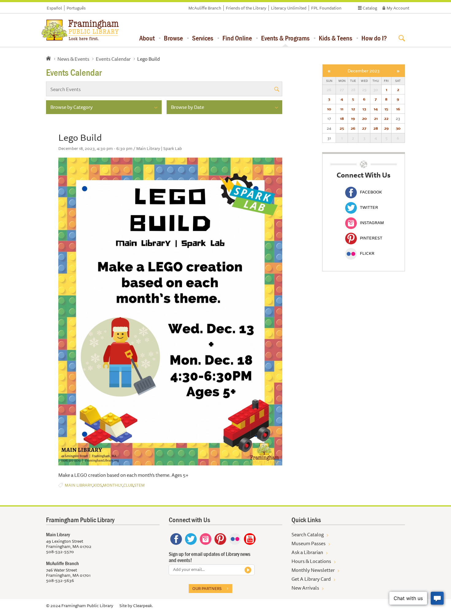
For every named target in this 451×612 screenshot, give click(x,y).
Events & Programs (285, 38)
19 (353, 118)
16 (398, 109)
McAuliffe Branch (204, 8)
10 (329, 109)
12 (353, 109)
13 (364, 109)
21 (376, 118)
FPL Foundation (326, 8)
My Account (398, 8)
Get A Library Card (311, 579)
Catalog (370, 8)
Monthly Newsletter (313, 570)
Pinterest (371, 238)
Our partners (207, 588)
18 (342, 118)
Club (128, 485)
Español (54, 8)
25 (342, 128)
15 (386, 109)
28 (375, 128)
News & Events (73, 59)
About (147, 38)
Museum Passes (308, 543)
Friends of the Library (246, 8)
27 (364, 128)
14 (376, 109)
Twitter (369, 207)
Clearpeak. (143, 605)
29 (386, 128)
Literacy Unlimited (288, 8)
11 (341, 109)
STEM (139, 485)
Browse (173, 38)
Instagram (372, 222)
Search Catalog (307, 534)
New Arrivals (305, 588)
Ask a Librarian (307, 552)
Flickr (367, 253)
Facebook (371, 192)
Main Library (78, 485)
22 (386, 118)
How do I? (374, 38)
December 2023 (364, 70)
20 (364, 118)
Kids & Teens (335, 38)
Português (76, 8)
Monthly (112, 485)
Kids (97, 485)
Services (202, 38)
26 (353, 128)
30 (398, 128)
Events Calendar (113, 59)
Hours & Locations (311, 561)
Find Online (237, 38)
